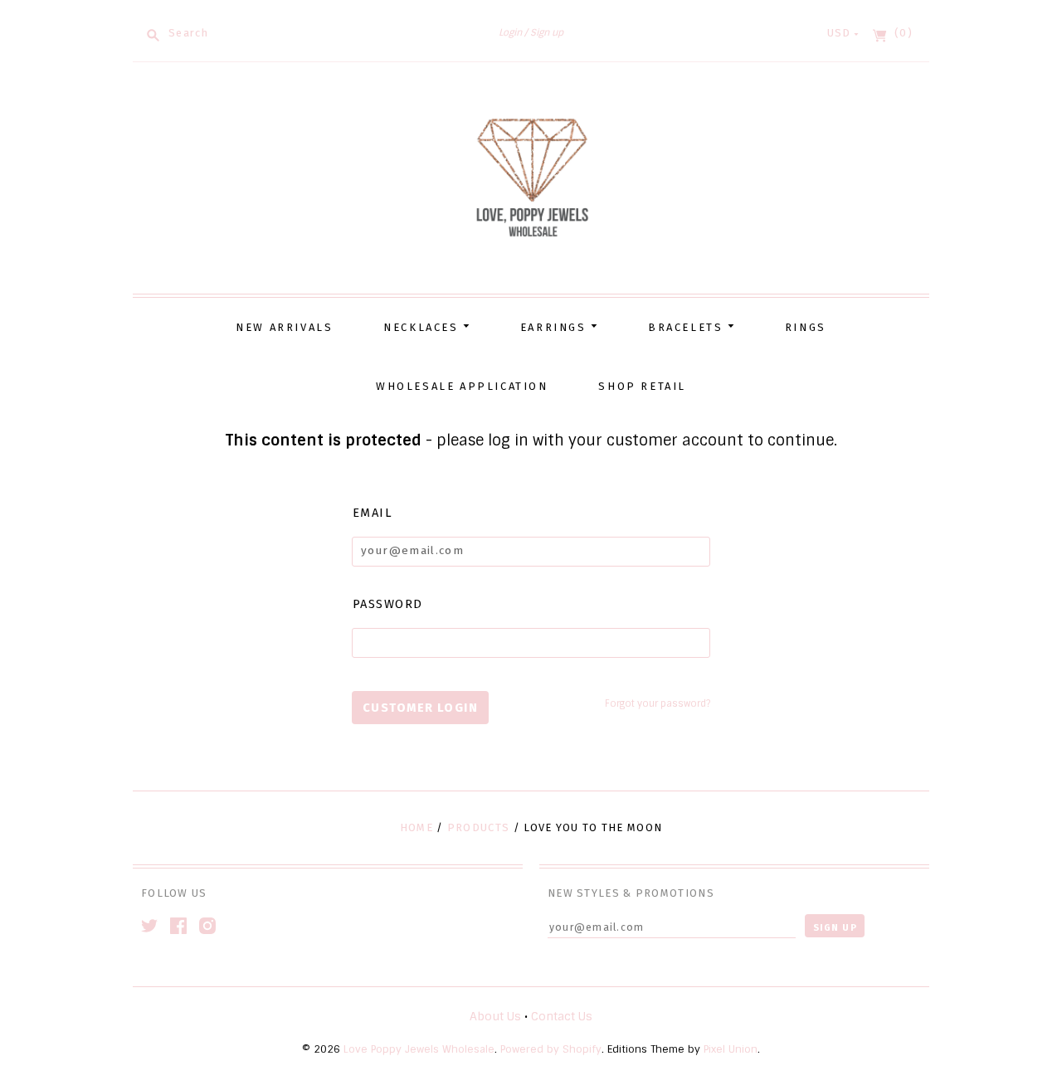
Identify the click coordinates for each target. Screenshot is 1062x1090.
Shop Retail (642, 386)
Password (388, 603)
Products (478, 827)
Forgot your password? (657, 703)
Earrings (555, 327)
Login (510, 32)
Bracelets (688, 327)
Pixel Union (731, 1049)
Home (416, 827)
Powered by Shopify (551, 1049)
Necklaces (423, 327)
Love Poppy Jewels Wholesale (418, 1049)
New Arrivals (284, 327)
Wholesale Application (462, 386)
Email (372, 512)
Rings (805, 327)
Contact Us (561, 1016)
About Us (495, 1016)
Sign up (546, 32)
